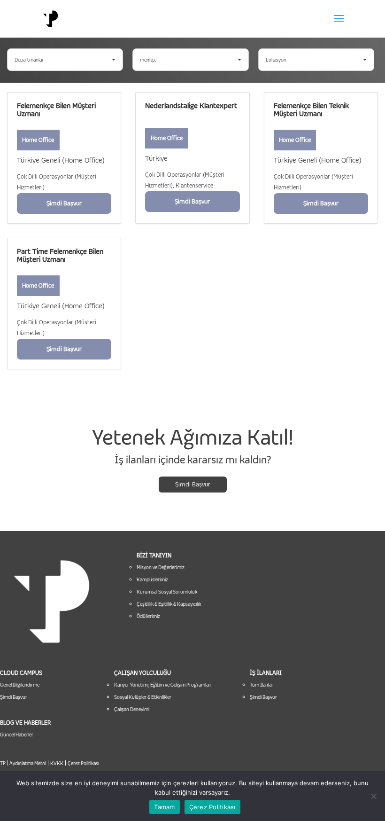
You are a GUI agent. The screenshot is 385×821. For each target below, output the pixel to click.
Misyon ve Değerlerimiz (161, 567)
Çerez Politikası (83, 763)
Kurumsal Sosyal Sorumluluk (167, 591)
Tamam (164, 807)
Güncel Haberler (16, 734)
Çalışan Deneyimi (131, 709)
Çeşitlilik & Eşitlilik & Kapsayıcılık (169, 604)
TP (3, 763)
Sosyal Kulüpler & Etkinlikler (142, 697)
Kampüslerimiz (152, 579)
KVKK (56, 763)
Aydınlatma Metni (27, 763)
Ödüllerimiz (148, 616)
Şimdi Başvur (192, 484)
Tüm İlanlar (261, 684)
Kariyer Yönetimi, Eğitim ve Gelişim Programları (162, 684)
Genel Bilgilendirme (19, 684)
